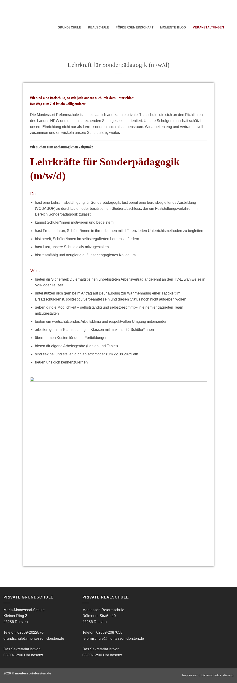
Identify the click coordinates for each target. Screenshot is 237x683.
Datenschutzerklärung (217, 675)
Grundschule (69, 27)
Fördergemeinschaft (134, 27)
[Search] (229, 27)
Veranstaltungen (208, 27)
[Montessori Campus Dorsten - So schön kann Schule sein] (20, 27)
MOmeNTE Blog (173, 27)
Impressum (190, 675)
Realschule (98, 27)
